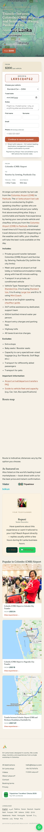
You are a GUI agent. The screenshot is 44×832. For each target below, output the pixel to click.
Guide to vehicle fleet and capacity (21, 388)
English (5, 809)
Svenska (5, 819)
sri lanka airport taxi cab (27, 199)
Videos (5, 772)
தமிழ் (11, 819)
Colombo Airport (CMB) (22, 195)
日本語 (27, 812)
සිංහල (35, 815)
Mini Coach (16, 295)
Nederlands (6, 815)
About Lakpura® (8, 776)
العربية (11, 809)
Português (21, 815)
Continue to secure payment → (22, 139)
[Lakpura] (4, 5)
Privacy (5, 787)
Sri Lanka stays (8, 769)
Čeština (17, 809)
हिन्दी (16, 812)
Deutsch (30, 809)
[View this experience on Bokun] (7, 489)
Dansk (23, 809)
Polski (14, 815)
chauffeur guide (12, 303)
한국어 (33, 812)
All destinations (8, 765)
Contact (5, 780)
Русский (29, 815)
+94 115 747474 (32, 769)
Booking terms (8, 783)
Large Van (26, 292)
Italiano (21, 812)
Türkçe (16, 819)
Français (10, 812)
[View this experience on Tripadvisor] (28, 484)
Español (37, 809)
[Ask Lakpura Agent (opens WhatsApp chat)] (39, 827)
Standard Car (11, 289)
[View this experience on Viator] (8, 484)
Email (12, 550)
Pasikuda (6, 199)
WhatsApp (27, 550)
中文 (21, 819)
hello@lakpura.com (34, 765)
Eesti (4, 812)
